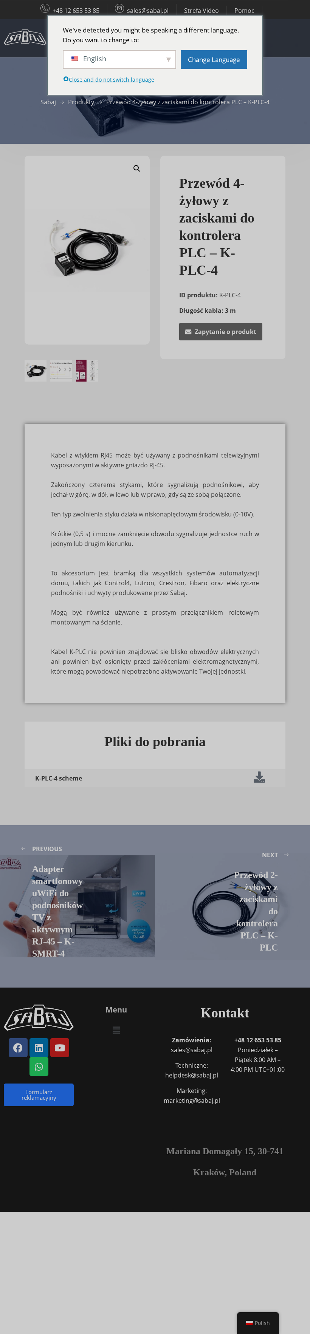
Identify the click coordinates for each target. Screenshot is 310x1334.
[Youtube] (59, 1047)
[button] (137, 168)
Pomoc (244, 10)
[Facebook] (18, 1047)
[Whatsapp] (38, 1066)
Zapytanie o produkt (225, 332)
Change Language (214, 59)
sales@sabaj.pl (148, 10)
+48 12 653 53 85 (76, 10)
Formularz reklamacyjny (39, 1094)
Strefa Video (201, 10)
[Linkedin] (38, 1047)
